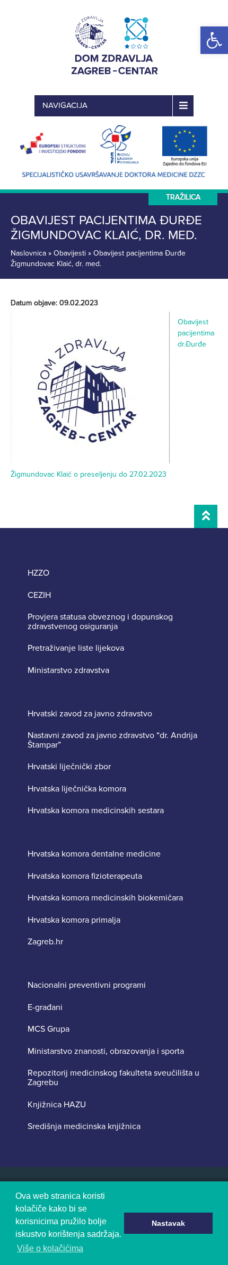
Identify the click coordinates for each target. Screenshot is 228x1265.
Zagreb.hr (45, 942)
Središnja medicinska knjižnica (84, 1127)
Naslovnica (28, 253)
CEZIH (39, 595)
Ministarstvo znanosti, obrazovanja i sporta (106, 1052)
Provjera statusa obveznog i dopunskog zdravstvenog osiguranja (100, 622)
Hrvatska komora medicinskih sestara (96, 811)
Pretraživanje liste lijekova (76, 648)
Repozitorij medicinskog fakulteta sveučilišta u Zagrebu (113, 1078)
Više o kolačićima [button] (50, 1248)
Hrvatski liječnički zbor (69, 767)
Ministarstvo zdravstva (68, 671)
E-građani (45, 1008)
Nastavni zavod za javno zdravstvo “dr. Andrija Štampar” (112, 740)
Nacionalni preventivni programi (87, 985)
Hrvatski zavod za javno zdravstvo (90, 714)
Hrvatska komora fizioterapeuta (85, 876)
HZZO (38, 573)
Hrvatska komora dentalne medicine (94, 854)
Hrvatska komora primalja (74, 920)
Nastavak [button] (168, 1223)
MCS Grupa (48, 1029)
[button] (214, 40)
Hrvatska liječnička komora (77, 789)
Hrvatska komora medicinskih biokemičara (105, 898)
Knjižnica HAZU (57, 1105)
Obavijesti (70, 253)
